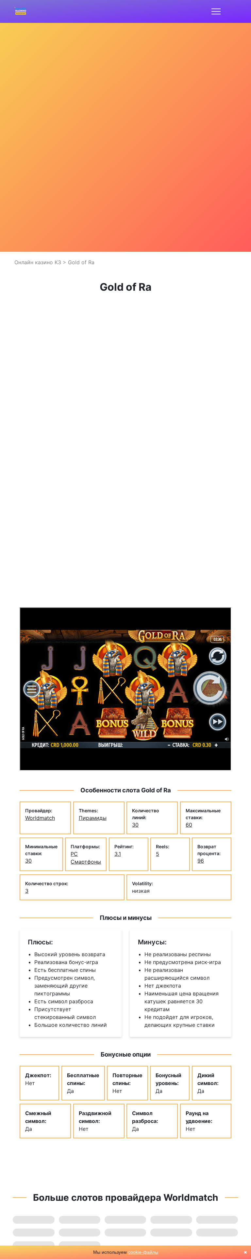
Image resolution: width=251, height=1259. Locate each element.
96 (200, 860)
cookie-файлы (143, 1252)
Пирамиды (93, 818)
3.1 (117, 854)
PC (74, 854)
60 (189, 824)
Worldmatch (40, 818)
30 (135, 824)
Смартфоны (86, 861)
